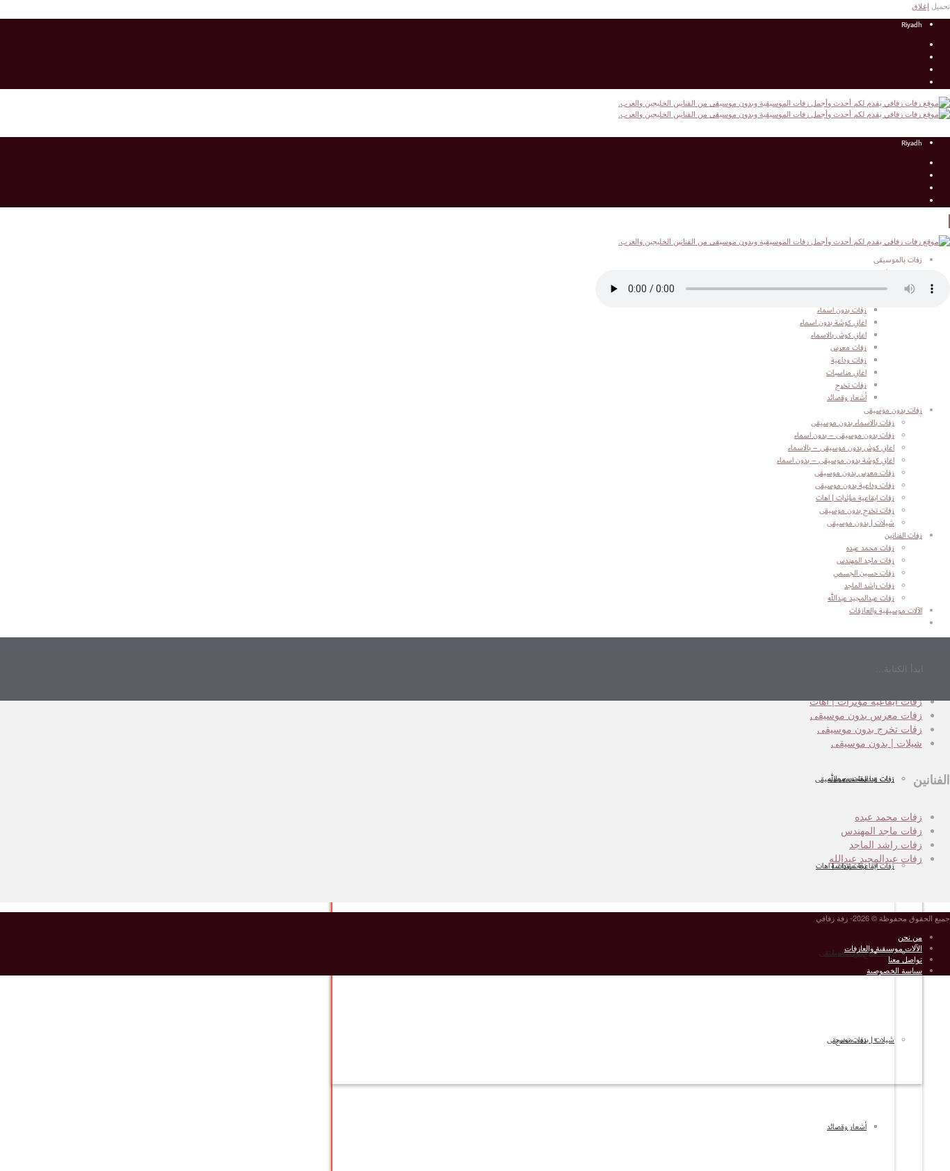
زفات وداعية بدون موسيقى (854, 485)
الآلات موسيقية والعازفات (883, 947)
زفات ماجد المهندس (881, 830)
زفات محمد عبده (888, 816)
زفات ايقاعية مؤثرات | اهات (855, 866)
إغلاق (920, 5)
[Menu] (949, 221)
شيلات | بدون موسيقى (860, 1040)
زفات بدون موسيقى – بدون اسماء (844, 435)
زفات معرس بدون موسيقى (854, 473)
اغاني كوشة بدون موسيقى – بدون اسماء (835, 460)
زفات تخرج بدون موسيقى (856, 510)
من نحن (910, 936)
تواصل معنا (905, 958)
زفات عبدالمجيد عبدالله (875, 858)
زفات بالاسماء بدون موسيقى (852, 423)
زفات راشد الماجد (885, 844)
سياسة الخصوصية (894, 969)
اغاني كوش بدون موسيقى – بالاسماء (841, 448)
